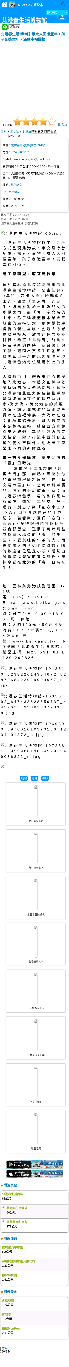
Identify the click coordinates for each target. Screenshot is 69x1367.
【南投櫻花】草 (36, 1055)
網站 (24, 778)
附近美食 (10, 1292)
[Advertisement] (34, 77)
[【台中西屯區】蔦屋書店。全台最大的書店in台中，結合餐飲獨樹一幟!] (36, 848)
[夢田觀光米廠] (36, 801)
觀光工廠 (14, 136)
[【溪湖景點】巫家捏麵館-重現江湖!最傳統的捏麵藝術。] (36, 1082)
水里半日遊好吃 (36, 914)
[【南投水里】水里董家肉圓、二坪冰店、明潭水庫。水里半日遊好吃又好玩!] (36, 895)
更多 (4, 1348)
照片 (34, 778)
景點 (4, 131)
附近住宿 (10, 1238)
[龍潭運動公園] (36, 942)
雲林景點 (37, 131)
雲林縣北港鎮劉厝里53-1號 (28, 145)
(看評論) (62, 124)
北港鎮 (26, 131)
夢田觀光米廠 (35, 820)
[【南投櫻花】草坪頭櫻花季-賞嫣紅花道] (36, 1035)
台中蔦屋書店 (35, 867)
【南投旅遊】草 (36, 1008)
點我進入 (16, 184)
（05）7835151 (20, 152)
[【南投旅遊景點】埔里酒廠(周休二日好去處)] (36, 1129)
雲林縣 (14, 131)
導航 (45, 778)
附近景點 (10, 1185)
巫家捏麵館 (36, 1101)
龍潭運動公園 (35, 961)
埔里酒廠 (36, 1148)
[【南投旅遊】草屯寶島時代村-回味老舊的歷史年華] (36, 988)
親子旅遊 (50, 131)
